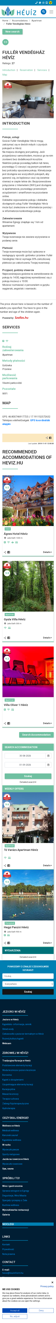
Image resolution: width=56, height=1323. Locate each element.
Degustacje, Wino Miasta (14, 1195)
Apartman (9, 614)
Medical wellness (10, 1130)
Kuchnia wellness (10, 1205)
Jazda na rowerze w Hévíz (15, 1159)
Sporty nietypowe (11, 1154)
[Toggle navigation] (51, 12)
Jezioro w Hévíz (10, 1019)
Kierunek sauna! (10, 1135)
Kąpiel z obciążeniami (12, 1079)
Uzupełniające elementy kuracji (17, 1084)
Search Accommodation (36, 734)
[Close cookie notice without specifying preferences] (52, 1282)
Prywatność (8, 1249)
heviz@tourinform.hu (12, 1273)
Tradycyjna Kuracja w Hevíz (16, 1060)
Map (4, 74)
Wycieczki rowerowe (12, 1164)
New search (12, 31)
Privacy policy (47, 1286)
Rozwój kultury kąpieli (12, 1038)
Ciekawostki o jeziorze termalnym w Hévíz (23, 1034)
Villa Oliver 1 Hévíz (16, 705)
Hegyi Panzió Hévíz (16, 927)
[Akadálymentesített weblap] (51, 3)
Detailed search (27, 782)
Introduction (8, 70)
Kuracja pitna (8, 1089)
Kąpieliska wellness (11, 1140)
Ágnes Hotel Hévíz (16, 533)
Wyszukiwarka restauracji (15, 1210)
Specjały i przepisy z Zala (14, 1200)
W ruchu (6, 1145)
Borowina (7, 1075)
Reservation (26, 70)
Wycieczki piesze (10, 1149)
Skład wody (8, 1029)
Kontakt (6, 1244)
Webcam (6, 1043)
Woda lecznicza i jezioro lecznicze (19, 1070)
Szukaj (28, 776)
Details (47, 552)
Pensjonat (9, 923)
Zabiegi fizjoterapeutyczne (15, 1103)
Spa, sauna (8, 1168)
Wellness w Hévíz (11, 1125)
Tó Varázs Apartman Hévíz (21, 849)
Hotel (7, 529)
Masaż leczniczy (10, 1094)
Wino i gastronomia (12, 1186)
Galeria (6, 1214)
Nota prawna (8, 1254)
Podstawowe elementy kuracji (17, 1065)
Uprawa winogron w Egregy (15, 1191)
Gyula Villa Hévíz (15, 619)
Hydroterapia (8, 1108)
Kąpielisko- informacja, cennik (16, 1024)
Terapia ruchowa (10, 1099)
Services (42, 70)
